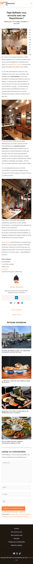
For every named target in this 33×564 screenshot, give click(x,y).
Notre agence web (16, 535)
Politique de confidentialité (16, 542)
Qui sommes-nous (16, 532)
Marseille (16, 538)
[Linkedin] (16, 297)
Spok (8, 64)
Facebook (5, 269)
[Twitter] (14, 303)
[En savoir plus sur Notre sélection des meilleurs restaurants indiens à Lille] (16, 428)
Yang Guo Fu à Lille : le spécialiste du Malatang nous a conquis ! (15, 411)
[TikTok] (20, 553)
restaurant (7, 242)
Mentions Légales (16, 545)
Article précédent (16, 310)
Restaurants (8, 21)
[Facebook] (11, 303)
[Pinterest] (18, 303)
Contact (16, 528)
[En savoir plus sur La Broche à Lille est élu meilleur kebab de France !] (16, 367)
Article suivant (16, 314)
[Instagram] (17, 553)
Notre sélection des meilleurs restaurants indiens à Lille (12, 442)
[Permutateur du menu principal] (31, 3)
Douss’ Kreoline (17, 64)
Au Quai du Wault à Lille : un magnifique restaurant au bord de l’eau (16, 351)
